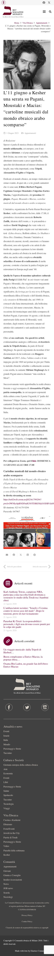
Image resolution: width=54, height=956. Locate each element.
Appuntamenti (30, 133)
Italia (5, 739)
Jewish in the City (11, 832)
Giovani (7, 870)
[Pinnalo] (34, 554)
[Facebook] (44, 2)
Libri (5, 782)
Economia (8, 773)
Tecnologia (8, 803)
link (34, 460)
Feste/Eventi (9, 828)
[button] (3, 2)
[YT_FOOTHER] (45, 707)
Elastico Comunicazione (41, 950)
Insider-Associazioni (12, 879)
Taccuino (7, 752)
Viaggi (6, 808)
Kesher (6, 854)
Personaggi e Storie (12, 748)
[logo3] (13, 11)
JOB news (8, 888)
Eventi (6, 731)
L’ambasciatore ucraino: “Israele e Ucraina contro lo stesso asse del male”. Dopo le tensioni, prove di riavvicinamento (25, 610)
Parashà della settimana (13, 850)
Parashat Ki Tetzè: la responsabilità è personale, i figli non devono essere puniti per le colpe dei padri (26, 624)
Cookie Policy (27, 921)
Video (6, 845)
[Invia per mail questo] (6, 554)
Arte (5, 769)
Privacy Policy (27, 915)
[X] (49, 2)
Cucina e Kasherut (11, 819)
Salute (6, 790)
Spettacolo (8, 795)
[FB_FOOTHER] (9, 707)
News (6, 883)
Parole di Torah (10, 837)
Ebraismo (7, 824)
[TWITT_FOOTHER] (27, 707)
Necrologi (8, 896)
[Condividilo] (13, 554)
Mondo (6, 744)
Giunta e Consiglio (12, 875)
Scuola (6, 892)
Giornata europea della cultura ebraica (20, 764)
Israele (6, 735)
